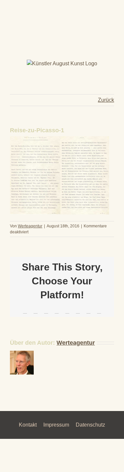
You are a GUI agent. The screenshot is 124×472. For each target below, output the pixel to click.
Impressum (56, 425)
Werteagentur (30, 226)
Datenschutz (90, 425)
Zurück (106, 100)
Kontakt (28, 425)
